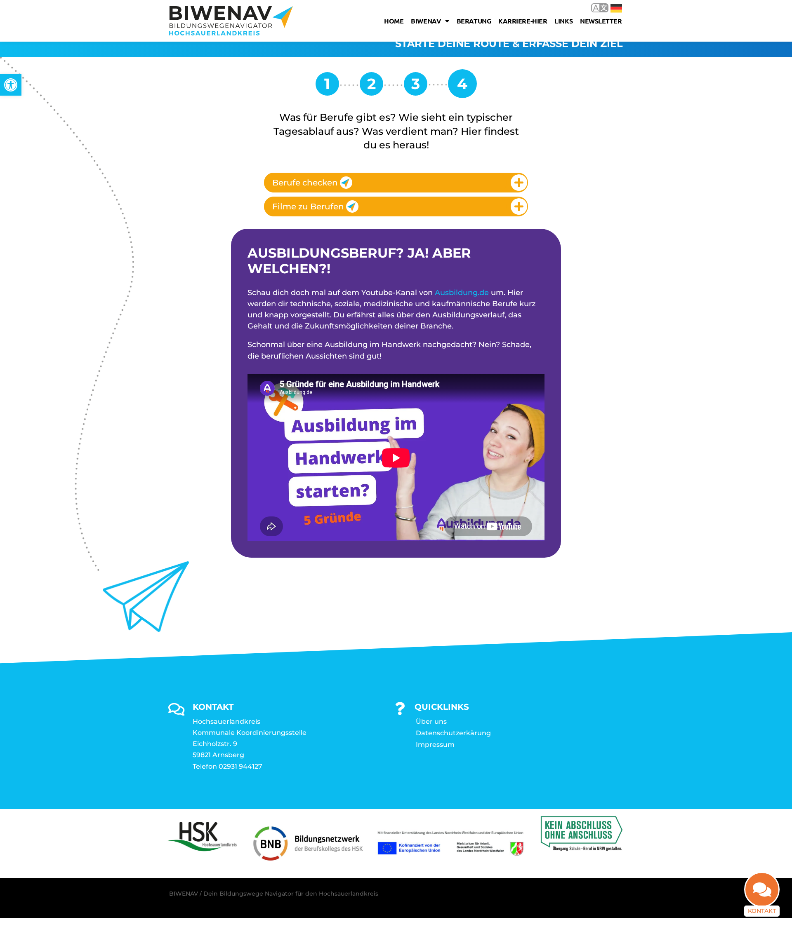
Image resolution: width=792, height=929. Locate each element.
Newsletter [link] (601, 20)
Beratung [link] (474, 20)
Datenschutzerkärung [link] (453, 733)
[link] (10, 85)
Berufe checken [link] (305, 183)
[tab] (396, 182)
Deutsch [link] (610, 7)
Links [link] (563, 20)
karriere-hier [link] (522, 20)
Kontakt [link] (762, 911)
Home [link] (393, 20)
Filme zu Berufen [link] (308, 206)
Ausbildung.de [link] (462, 292)
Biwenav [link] (426, 20)
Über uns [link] (431, 721)
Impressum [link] (435, 744)
